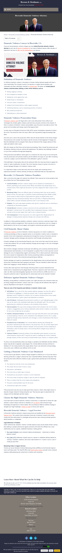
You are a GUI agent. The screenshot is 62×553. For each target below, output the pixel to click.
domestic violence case (11, 121)
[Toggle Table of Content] (18, 39)
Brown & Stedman (31, 2)
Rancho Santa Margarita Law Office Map (31, 506)
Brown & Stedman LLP (24, 48)
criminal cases (33, 86)
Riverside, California (10, 232)
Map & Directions (31, 518)
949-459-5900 (39, 5)
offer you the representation (25, 50)
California (18, 293)
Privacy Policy (27, 547)
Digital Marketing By (37, 547)
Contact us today (26, 407)
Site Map (21, 547)
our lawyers (36, 403)
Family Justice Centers (37, 450)
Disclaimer (15, 547)
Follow (26, 538)
